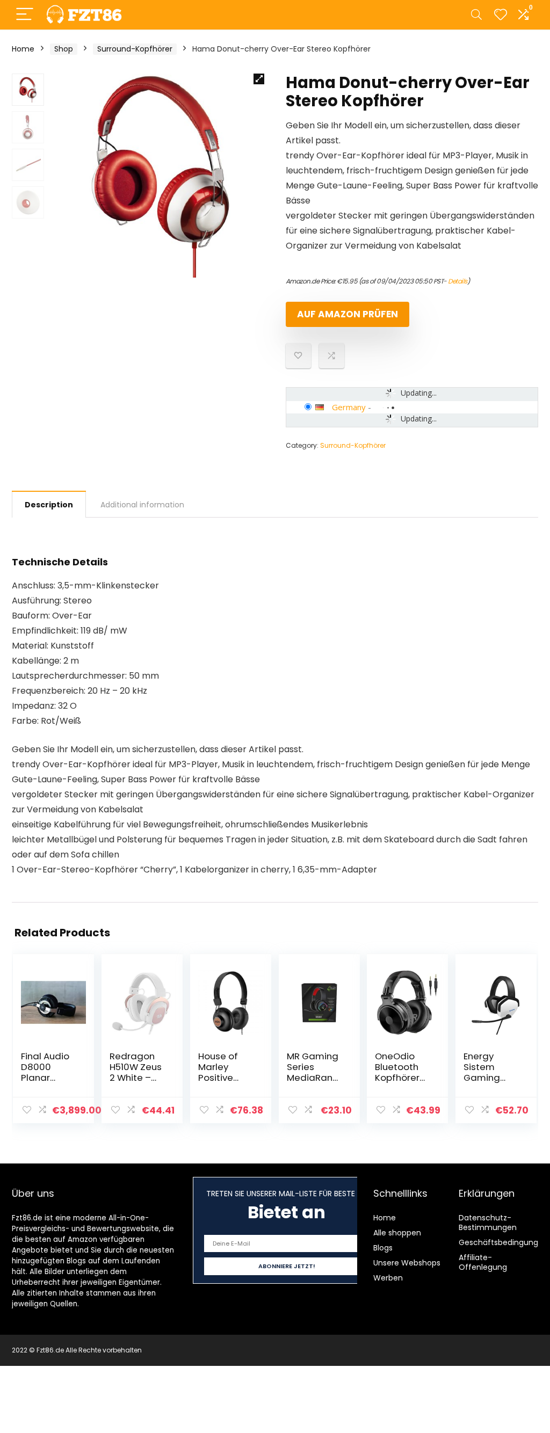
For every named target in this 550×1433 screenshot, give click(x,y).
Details (457, 281)
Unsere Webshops (406, 1262)
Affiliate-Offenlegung (483, 1262)
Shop (63, 48)
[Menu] (25, 15)
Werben (388, 1277)
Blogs (383, 1247)
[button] (259, 79)
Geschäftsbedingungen (503, 1242)
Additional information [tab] (142, 504)
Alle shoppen (397, 1232)
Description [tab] (49, 504)
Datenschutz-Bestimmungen (488, 1222)
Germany (349, 407)
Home (23, 48)
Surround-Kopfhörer (134, 48)
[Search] (476, 15)
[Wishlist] (500, 14)
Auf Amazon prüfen (347, 314)
